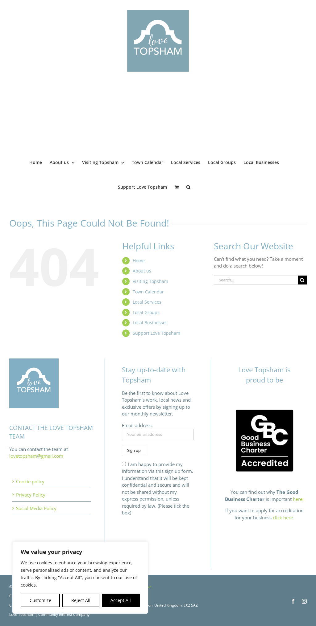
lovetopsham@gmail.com (36, 456)
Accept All (120, 600)
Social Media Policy (36, 508)
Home (139, 261)
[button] (188, 186)
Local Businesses (150, 322)
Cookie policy (30, 481)
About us (142, 271)
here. (298, 499)
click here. (283, 517)
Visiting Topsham (150, 281)
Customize (40, 600)
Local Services (147, 302)
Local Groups (146, 312)
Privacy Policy (30, 495)
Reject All (80, 600)
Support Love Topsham (156, 333)
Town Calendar (148, 292)
